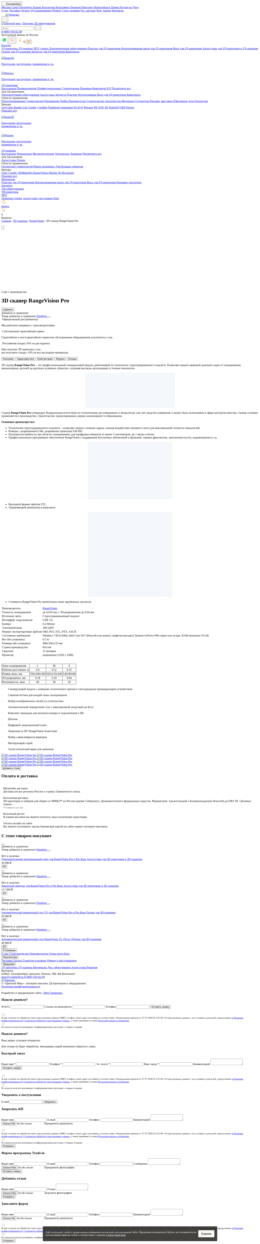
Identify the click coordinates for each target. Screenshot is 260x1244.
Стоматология (35, 101)
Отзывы (72, 359)
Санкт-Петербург (22, 7)
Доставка (14, 10)
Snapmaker (67, 107)
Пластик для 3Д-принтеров (104, 48)
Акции (107, 10)
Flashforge (54, 107)
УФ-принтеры (9, 191)
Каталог (6, 45)
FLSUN (78, 107)
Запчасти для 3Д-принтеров (48, 51)
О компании (9, 950)
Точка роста (56, 953)
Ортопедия (201, 101)
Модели (60, 359)
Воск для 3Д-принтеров (188, 48)
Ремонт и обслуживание (62, 960)
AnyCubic (7, 107)
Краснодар (49, 7)
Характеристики (25, 359)
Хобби (64, 101)
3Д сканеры (25, 967)
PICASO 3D (101, 107)
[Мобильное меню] (4, 19)
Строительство (95, 101)
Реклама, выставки (161, 101)
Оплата (25, 10)
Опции (21, 160)
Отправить (8, 1146)
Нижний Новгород (82, 7)
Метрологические (43, 153)
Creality (32, 107)
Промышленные (27, 88)
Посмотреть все (121, 88)
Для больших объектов (69, 166)
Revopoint (68, 172)
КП (4, 866)
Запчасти (61, 94)
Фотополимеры (87, 94)
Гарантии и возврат (35, 960)
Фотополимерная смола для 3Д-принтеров (147, 48)
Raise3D (114, 107)
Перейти (42, 316)
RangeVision (40, 172)
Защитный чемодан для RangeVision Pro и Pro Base (32, 885)
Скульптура (142, 101)
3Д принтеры (9, 967)
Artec (4, 172)
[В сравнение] (2, 844)
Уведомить (50, 1102)
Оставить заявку (160, 1007)
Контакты (118, 10)
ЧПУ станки (41, 48)
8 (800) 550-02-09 (11, 31)
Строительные (71, 88)
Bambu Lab (21, 107)
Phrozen (88, 107)
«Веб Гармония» (53, 992)
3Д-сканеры (25, 48)
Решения (92, 967)
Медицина (128, 101)
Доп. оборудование (59, 967)
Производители (39, 953)
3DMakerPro (25, 172)
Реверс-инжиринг (44, 166)
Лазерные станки (11, 198)
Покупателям (10, 957)
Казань (37, 7)
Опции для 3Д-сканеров (16, 51)
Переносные (24, 153)
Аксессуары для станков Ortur (41, 198)
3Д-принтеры (9, 48)
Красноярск (63, 7)
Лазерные (76, 153)
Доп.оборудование (12, 188)
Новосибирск (102, 7)
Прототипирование (13, 101)
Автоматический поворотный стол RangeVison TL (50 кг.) (36, 939)
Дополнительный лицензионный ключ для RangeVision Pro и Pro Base (44, 859)
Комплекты (72, 51)
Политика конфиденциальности (20, 986)
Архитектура (113, 101)
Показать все (9, 110)
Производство (77, 101)
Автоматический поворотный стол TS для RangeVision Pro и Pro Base (43, 912)
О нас (4, 10)
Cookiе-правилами (116, 1235)
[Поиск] (12, 40)
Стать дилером (71, 10)
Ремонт (56, 10)
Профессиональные (49, 88)
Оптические (62, 153)
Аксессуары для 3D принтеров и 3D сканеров (114, 859)
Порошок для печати (128, 182)
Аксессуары (47, 94)
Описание (8, 359)
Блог (99, 10)
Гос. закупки (88, 10)
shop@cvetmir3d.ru (12, 976)
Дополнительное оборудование (68, 48)
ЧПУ (4, 195)
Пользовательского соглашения (113, 1020)
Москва (6, 7)
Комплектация (45, 359)
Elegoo (130, 107)
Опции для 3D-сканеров (100, 912)
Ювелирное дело (183, 101)
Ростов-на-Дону (129, 7)
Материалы (8, 179)
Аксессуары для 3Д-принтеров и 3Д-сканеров (230, 48)
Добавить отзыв (11, 768)
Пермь (115, 7)
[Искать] (38, 27)
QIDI (122, 107)
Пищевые (86, 88)
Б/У (109, 88)
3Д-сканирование (41, 10)
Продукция (8, 964)
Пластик (72, 94)
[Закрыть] (49, 317)
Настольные (9, 88)
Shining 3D (55, 172)
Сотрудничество (19, 953)
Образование (52, 101)
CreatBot (42, 107)
